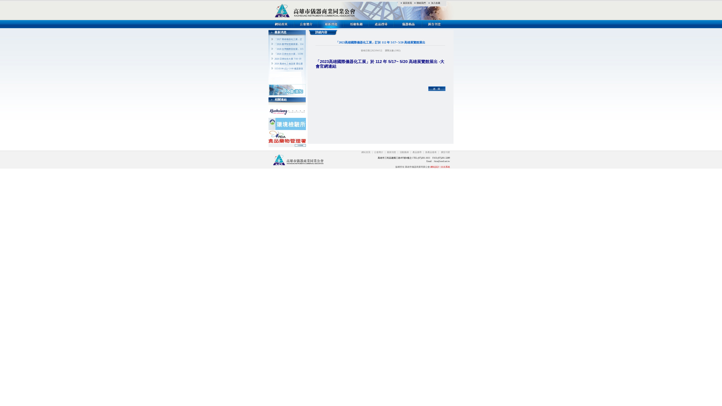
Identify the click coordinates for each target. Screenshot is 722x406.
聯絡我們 (421, 3)
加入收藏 (435, 3)
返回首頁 (407, 3)
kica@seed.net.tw (442, 161)
